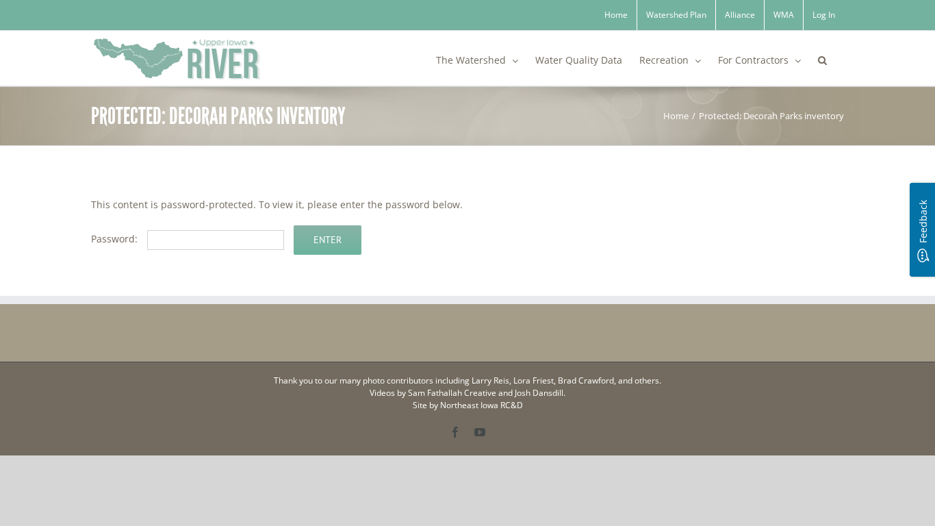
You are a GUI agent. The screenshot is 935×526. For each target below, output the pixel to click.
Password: (115, 238)
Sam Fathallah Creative (452, 393)
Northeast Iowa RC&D (481, 405)
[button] (822, 58)
